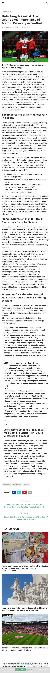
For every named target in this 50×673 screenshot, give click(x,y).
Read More (30, 670)
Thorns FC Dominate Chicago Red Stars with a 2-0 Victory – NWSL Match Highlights (24, 649)
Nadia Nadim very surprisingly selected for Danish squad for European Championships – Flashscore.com (25, 568)
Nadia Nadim (6, 12)
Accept (20, 670)
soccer (26, 484)
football (6, 484)
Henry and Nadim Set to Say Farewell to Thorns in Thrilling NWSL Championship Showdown (24, 609)
